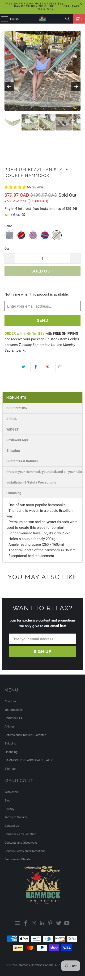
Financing (10, 752)
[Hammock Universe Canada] (42, 19)
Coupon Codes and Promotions (25, 851)
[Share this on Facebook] (35, 367)
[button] (15, 187)
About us (10, 701)
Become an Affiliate (17, 859)
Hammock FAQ (14, 718)
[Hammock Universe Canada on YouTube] (66, 923)
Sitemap (10, 768)
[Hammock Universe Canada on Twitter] (58, 923)
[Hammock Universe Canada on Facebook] (26, 923)
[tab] (42, 397)
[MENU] (2, 19)
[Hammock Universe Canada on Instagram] (34, 923)
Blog (7, 800)
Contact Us (11, 825)
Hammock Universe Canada (34, 965)
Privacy (9, 809)
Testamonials (13, 710)
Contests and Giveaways (21, 842)
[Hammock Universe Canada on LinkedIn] (42, 923)
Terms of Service (15, 817)
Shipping (10, 743)
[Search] (67, 19)
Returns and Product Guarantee (25, 735)
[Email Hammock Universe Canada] (17, 923)
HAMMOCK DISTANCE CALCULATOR (29, 760)
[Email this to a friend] (60, 367)
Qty (6, 248)
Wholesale (11, 792)
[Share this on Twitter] (23, 367)
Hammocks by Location (20, 834)
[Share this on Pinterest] (48, 367)
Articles (9, 726)
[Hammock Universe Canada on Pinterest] (50, 923)
